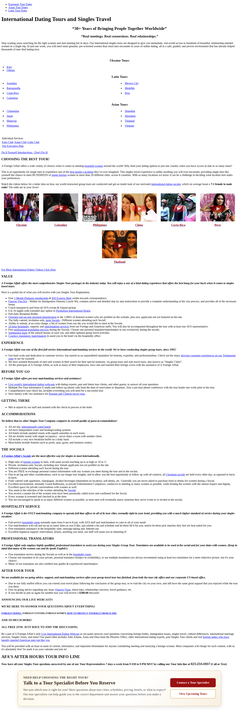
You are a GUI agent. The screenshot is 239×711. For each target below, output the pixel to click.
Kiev (9, 67)
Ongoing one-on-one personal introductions (32, 317)
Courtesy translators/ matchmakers (27, 335)
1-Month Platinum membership (31, 298)
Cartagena (12, 97)
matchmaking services (57, 326)
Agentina (12, 83)
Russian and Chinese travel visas (67, 393)
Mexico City (132, 83)
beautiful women (94, 165)
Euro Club (7, 142)
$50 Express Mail (61, 298)
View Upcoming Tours (193, 693)
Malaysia (12, 120)
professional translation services (31, 329)
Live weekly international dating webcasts (31, 384)
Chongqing (13, 111)
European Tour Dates (20, 4)
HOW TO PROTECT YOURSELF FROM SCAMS (92, 613)
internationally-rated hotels (36, 426)
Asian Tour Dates (18, 7)
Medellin (130, 88)
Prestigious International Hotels (73, 310)
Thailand (130, 120)
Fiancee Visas (63, 589)
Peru (127, 93)
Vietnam (129, 125)
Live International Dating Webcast (60, 633)
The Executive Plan (13, 146)
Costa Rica (13, 93)
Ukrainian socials (175, 474)
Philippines (13, 125)
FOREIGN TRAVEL (11, 613)
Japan (10, 115)
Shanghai (130, 111)
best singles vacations (81, 171)
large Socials (53, 320)
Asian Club (20, 142)
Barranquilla (13, 88)
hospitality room (31, 522)
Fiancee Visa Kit (17, 301)
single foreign (59, 175)
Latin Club (33, 142)
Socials (72, 490)
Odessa (11, 70)
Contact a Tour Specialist (193, 682)
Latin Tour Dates (17, 10)
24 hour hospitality (18, 326)
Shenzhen (130, 115)
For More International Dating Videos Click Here (28, 269)
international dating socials (166, 184)
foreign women (31, 461)
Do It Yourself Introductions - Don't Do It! (24, 152)
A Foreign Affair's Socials (16, 455)
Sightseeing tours (17, 332)
